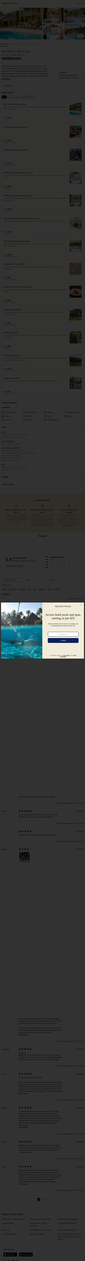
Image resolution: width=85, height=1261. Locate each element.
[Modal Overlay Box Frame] (42, 631)
